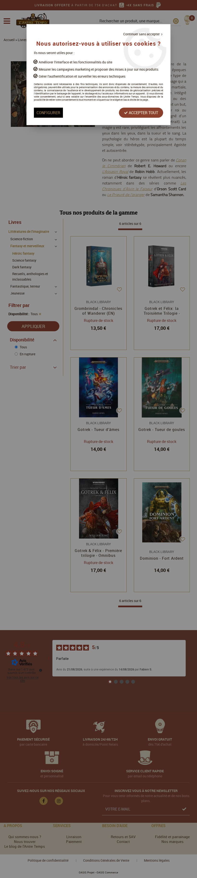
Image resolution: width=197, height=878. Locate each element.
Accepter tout (143, 112)
